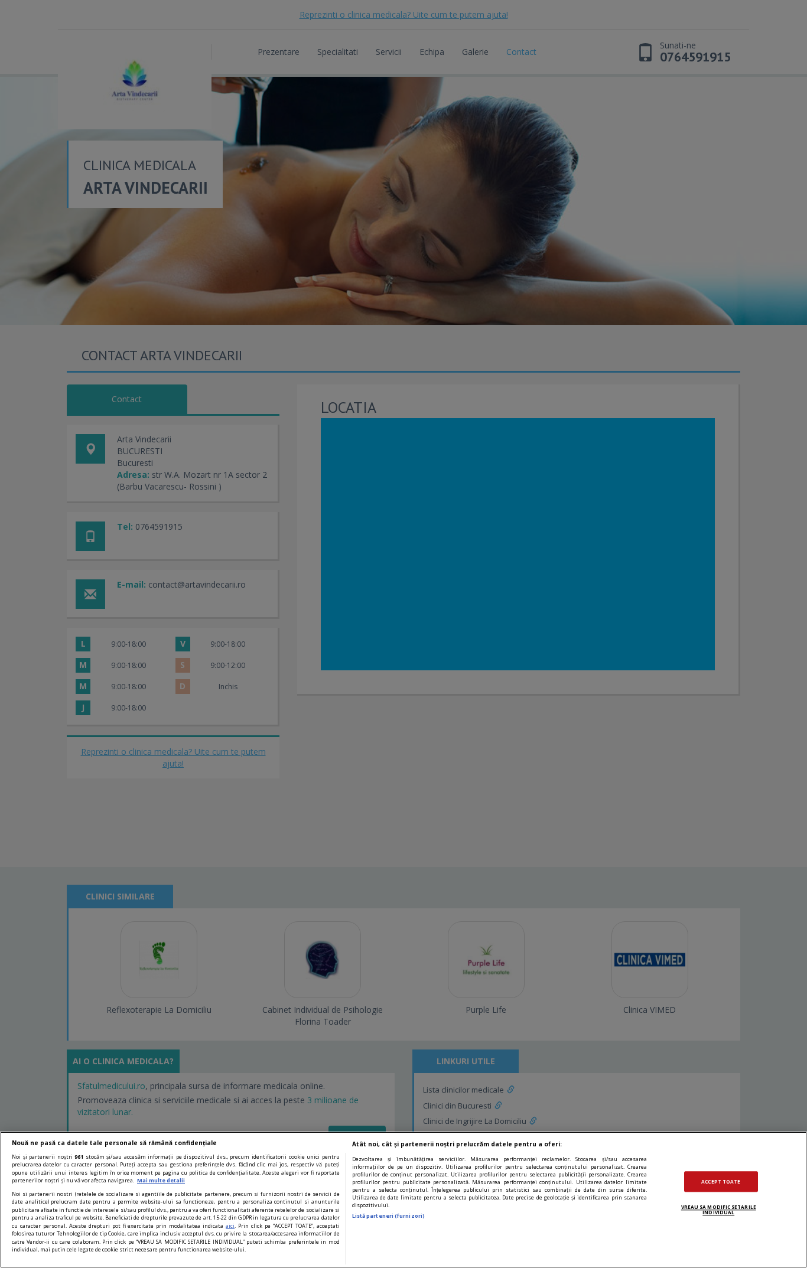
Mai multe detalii (161, 1180)
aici (230, 1226)
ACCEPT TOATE (720, 1181)
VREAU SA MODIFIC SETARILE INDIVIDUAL (718, 1210)
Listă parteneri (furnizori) (388, 1216)
